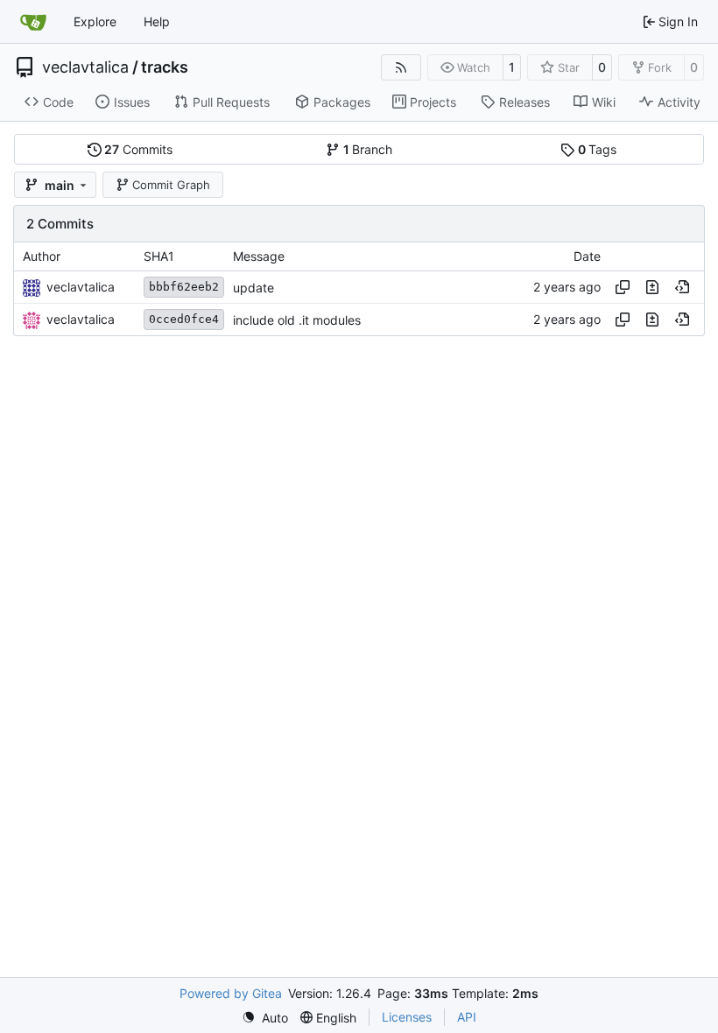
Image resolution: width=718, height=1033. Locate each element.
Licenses (407, 1016)
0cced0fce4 (184, 319)
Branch (368, 149)
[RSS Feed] (401, 67)
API (466, 1016)
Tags (597, 149)
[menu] (265, 1017)
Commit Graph (171, 185)
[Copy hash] (622, 287)
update (253, 287)
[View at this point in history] (682, 287)
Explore (95, 21)
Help (157, 21)
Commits (138, 149)
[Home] (33, 22)
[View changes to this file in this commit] (652, 287)
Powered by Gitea (231, 993)
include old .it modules (297, 320)
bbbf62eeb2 (184, 286)
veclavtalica (85, 67)
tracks (164, 67)
